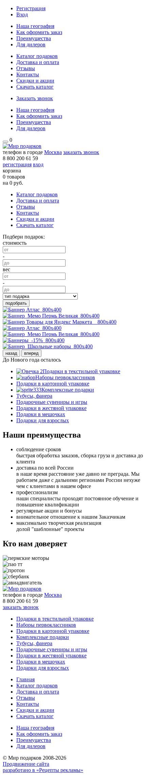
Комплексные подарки (67, 390)
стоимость (14, 243)
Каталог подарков (37, 56)
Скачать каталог (35, 87)
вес (6, 269)
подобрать (16, 303)
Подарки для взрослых (42, 420)
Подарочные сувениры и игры (51, 402)
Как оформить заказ (39, 32)
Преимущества (33, 38)
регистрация (17, 164)
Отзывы (25, 68)
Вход (22, 14)
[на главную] (22, 146)
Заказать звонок (34, 98)
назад (11, 353)
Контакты (27, 74)
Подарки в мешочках (40, 414)
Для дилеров (30, 44)
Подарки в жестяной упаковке (51, 408)
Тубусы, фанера (34, 396)
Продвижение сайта (26, 764)
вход (38, 164)
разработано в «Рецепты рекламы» (43, 770)
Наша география (35, 26)
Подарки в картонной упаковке (52, 383)
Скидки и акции (35, 80)
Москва (53, 152)
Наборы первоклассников (65, 377)
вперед (31, 353)
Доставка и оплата (37, 62)
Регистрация (30, 8)
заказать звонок (81, 152)
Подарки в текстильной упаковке (81, 371)
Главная (25, 679)
